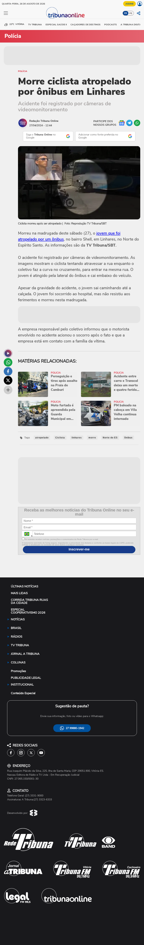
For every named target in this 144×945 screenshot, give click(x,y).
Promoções (18, 671)
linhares (77, 437)
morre (92, 437)
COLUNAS (18, 662)
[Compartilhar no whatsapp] (8, 362)
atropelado (42, 437)
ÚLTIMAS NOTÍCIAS (24, 586)
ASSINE (129, 3)
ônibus (128, 437)
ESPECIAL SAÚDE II (56, 24)
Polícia (22, 71)
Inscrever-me (79, 549)
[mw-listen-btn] (8, 353)
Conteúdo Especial (23, 693)
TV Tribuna (35, 24)
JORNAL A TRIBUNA (25, 654)
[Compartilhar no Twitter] (8, 380)
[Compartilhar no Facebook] (8, 371)
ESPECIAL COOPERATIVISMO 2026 (28, 611)
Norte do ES (110, 437)
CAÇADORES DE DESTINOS (85, 24)
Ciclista (60, 437)
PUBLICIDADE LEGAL (26, 677)
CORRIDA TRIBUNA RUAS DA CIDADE (29, 601)
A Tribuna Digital (131, 24)
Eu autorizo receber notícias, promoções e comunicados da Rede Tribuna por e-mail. (61, 539)
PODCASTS (110, 24)
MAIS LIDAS (19, 593)
